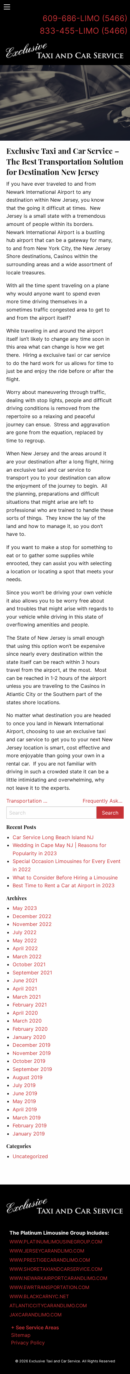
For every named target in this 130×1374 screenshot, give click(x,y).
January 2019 (29, 1133)
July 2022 (25, 932)
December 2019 (31, 1045)
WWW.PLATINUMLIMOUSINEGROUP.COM (55, 1242)
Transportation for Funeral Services (26, 801)
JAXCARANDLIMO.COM (35, 1315)
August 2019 (28, 1077)
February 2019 (30, 1125)
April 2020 (25, 1013)
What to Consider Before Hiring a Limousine (65, 877)
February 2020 (30, 1029)
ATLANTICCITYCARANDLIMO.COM (48, 1306)
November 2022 (32, 924)
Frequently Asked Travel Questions (103, 801)
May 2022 (25, 940)
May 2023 (25, 908)
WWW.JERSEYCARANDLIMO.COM (46, 1251)
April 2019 (25, 1109)
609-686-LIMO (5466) (85, 18)
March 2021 (27, 997)
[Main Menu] (7, 6)
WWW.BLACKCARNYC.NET (39, 1296)
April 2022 (25, 948)
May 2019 (24, 1101)
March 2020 (27, 1021)
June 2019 (25, 1093)
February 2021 (30, 1004)
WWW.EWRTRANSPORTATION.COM (49, 1287)
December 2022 (32, 916)
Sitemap (21, 1335)
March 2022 (27, 956)
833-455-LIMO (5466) (83, 31)
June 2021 (25, 980)
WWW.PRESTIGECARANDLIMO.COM (49, 1260)
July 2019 (24, 1085)
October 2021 (29, 964)
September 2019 (32, 1069)
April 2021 (25, 988)
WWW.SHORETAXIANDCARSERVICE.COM (55, 1269)
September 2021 (32, 972)
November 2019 (32, 1053)
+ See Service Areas (35, 1327)
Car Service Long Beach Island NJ (53, 837)
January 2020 (29, 1037)
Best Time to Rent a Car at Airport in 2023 (64, 885)
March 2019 (27, 1117)
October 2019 (29, 1061)
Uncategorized (30, 1156)
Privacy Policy (28, 1342)
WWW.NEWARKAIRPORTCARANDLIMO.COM (58, 1278)
